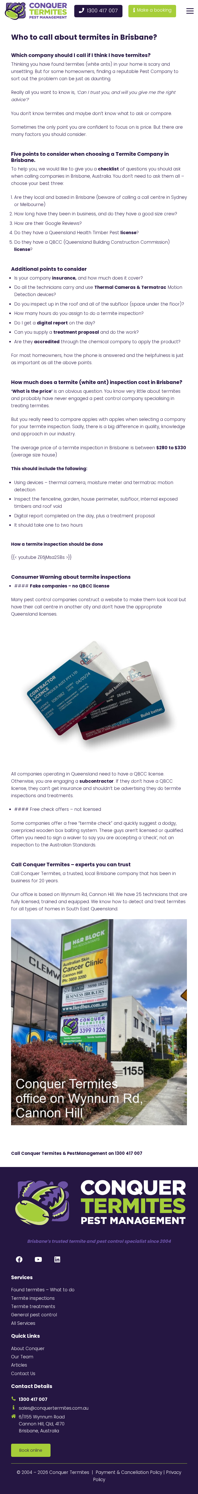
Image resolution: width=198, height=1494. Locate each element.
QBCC (55, 242)
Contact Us (23, 1373)
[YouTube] (38, 1259)
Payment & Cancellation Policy (129, 1472)
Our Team (22, 1357)
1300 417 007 (128, 1153)
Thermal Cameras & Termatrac (130, 287)
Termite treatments (33, 1306)
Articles (19, 1365)
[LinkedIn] (57, 1259)
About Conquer (28, 1348)
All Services (23, 1323)
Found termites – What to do (43, 1290)
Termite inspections (33, 1298)
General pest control (34, 1315)
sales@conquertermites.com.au (53, 1408)
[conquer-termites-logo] (36, 11)
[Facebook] (19, 1259)
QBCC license (148, 774)
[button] (190, 11)
